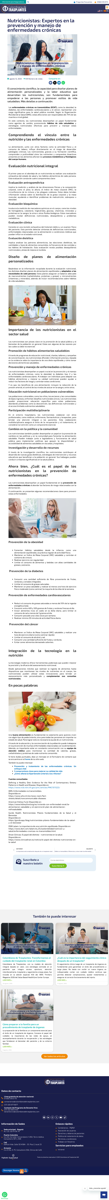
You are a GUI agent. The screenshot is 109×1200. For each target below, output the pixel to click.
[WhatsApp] (4, 1194)
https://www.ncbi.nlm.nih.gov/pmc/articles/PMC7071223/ (34, 787)
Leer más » (7, 980)
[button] (28, 2)
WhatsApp (4, 1198)
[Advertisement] (90, 50)
